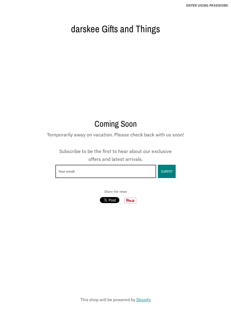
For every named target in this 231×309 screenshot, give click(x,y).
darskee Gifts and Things (115, 29)
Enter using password (207, 5)
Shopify (143, 299)
